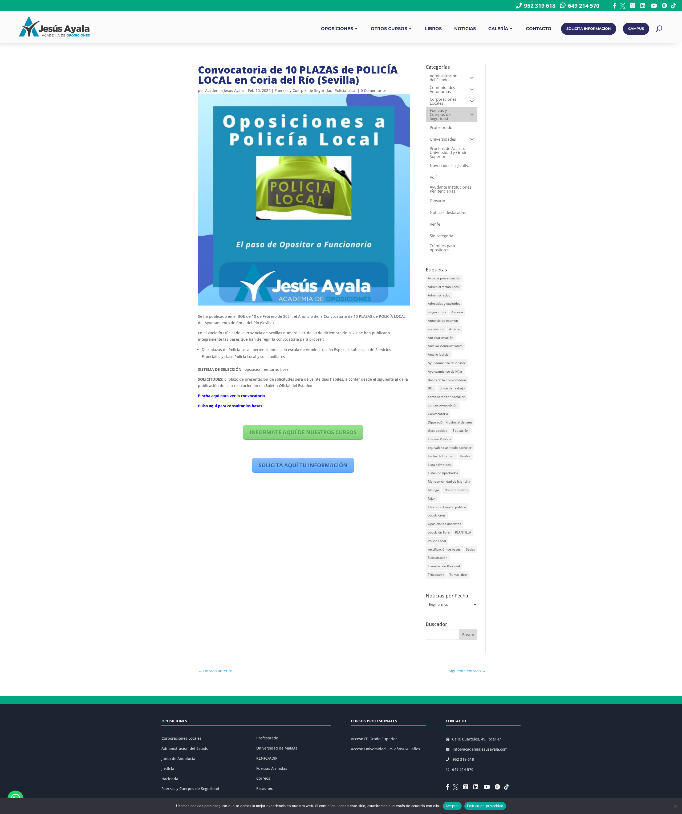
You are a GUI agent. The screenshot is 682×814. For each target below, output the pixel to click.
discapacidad (437, 430)
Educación (460, 430)
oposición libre (439, 532)
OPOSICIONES (337, 28)
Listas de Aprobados (443, 473)
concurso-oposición (442, 405)
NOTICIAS (465, 28)
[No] (675, 806)
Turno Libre (458, 574)
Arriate (454, 329)
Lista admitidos (439, 464)
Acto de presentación (444, 278)
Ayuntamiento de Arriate (447, 363)
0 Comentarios (374, 90)
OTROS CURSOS (389, 28)
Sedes (470, 549)
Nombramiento (456, 490)
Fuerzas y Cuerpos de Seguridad (303, 90)
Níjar (431, 498)
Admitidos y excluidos (444, 303)
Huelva (465, 456)
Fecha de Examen (441, 456)
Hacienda (169, 778)
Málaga (433, 490)
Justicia (167, 768)
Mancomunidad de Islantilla (449, 481)
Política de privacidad (485, 806)
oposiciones (437, 515)
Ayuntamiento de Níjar (445, 371)
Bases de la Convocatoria (447, 380)
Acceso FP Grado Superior (374, 738)
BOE (431, 388)
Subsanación (438, 557)
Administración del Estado (184, 748)
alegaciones (437, 312)
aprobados (436, 329)
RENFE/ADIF (266, 758)
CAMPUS (636, 29)
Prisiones (264, 788)
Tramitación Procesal (444, 566)
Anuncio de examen (443, 320)
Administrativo (439, 295)
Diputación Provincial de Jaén (450, 422)
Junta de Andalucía (178, 758)
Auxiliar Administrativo (445, 346)
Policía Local (345, 90)
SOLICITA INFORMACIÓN (588, 29)
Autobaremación (440, 337)
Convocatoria (438, 414)
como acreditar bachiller (446, 396)
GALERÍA (498, 28)
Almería (457, 312)
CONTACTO (538, 28)
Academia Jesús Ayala (224, 90)
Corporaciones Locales (181, 738)
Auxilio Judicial (438, 354)
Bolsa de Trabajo (452, 388)
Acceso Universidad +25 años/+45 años (385, 748)
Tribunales (436, 574)
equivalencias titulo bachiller (450, 447)
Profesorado (267, 737)
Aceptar (452, 806)
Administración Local (444, 286)
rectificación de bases (444, 549)
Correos (263, 778)
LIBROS (433, 28)
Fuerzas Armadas (271, 768)
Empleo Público (439, 439)
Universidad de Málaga (277, 748)
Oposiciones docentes (444, 524)
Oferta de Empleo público (447, 507)
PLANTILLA (463, 532)
